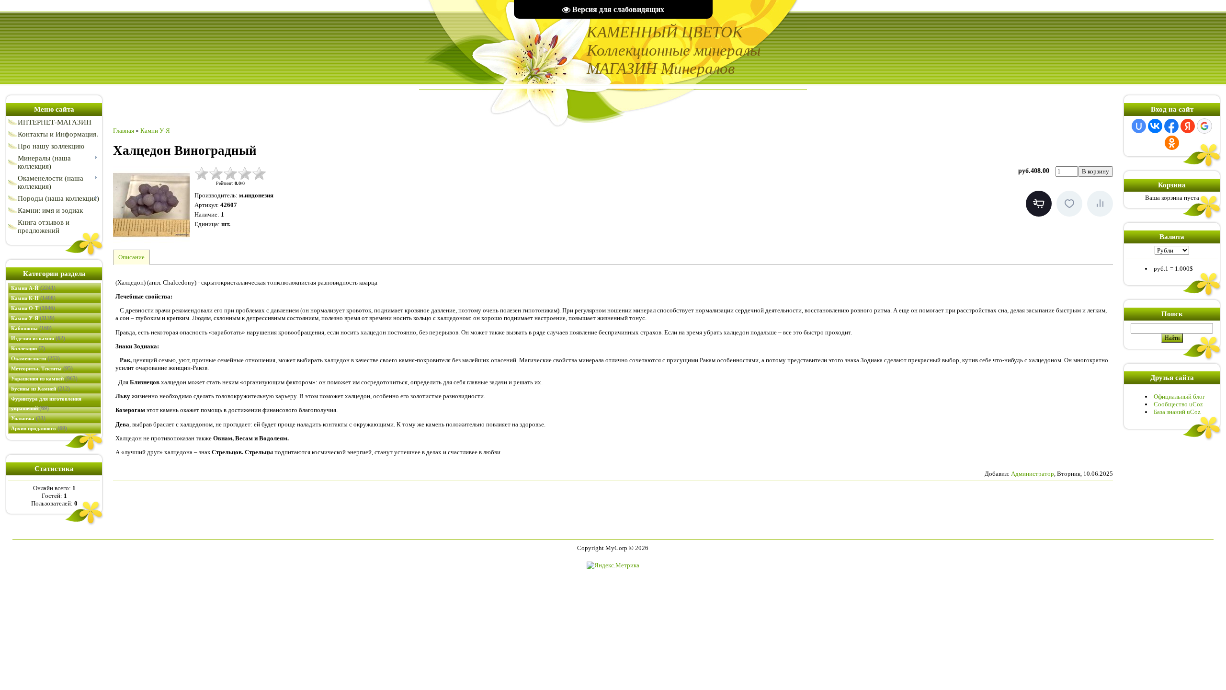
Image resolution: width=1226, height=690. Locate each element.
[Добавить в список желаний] (1069, 204)
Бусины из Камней (40, 388)
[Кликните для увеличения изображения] (151, 204)
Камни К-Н (33, 298)
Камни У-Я (33, 318)
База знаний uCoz (1177, 411)
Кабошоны (31, 328)
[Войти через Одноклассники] (1172, 143)
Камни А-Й (33, 288)
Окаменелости (35, 358)
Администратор (1032, 473)
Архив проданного (39, 428)
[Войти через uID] (1139, 126)
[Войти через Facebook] (1171, 126)
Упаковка (28, 418)
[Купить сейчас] (1039, 204)
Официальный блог (1179, 396)
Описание (131, 257)
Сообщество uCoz (1178, 404)
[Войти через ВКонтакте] (1155, 126)
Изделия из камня (38, 338)
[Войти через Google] (1204, 126)
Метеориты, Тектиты (42, 368)
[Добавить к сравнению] (1100, 204)
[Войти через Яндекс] (1188, 126)
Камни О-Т (33, 308)
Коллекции (28, 348)
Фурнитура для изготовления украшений (46, 404)
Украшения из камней (44, 378)
